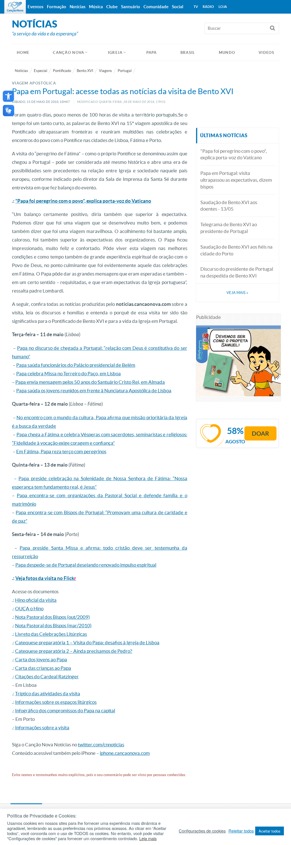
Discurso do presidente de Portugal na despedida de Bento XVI (236, 272)
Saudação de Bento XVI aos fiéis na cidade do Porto (236, 250)
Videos (266, 52)
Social (177, 6)
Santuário (130, 6)
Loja (223, 7)
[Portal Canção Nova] (15, 7)
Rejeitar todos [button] (241, 830)
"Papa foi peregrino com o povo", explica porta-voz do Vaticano (233, 154)
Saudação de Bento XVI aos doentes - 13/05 (228, 206)
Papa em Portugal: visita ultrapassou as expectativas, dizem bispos (236, 179)
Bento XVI (85, 71)
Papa (151, 52)
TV (196, 7)
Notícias (21, 71)
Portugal (125, 71)
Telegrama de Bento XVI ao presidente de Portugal (228, 228)
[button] (8, 96)
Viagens (105, 71)
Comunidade (156, 6)
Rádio (208, 7)
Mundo (227, 52)
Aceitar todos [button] (269, 831)
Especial (40, 71)
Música (96, 6)
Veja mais (237, 293)
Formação (56, 6)
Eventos (35, 6)
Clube (112, 6)
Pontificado (62, 71)
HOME (23, 52)
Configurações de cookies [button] (202, 830)
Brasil (187, 52)
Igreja (115, 52)
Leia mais (148, 838)
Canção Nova (68, 52)
